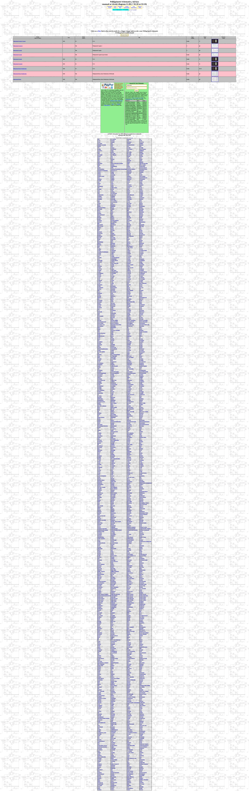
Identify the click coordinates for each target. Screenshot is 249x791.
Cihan (140, 261)
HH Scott (141, 408)
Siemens (128, 661)
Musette (141, 521)
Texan (98, 721)
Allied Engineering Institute (117, 163)
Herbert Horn (130, 407)
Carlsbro (129, 253)
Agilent (112, 152)
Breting (112, 233)
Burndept (113, 244)
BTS (128, 240)
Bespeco (141, 220)
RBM (128, 612)
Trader (141, 729)
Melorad (141, 500)
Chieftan (113, 261)
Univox (128, 748)
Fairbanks (99, 344)
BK (140, 223)
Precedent (129, 584)
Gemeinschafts (142, 370)
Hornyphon (113, 414)
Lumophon (141, 475)
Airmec (99, 156)
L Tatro (99, 460)
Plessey (141, 577)
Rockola (112, 634)
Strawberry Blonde (131, 696)
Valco (140, 751)
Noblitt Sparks (130, 538)
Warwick (113, 766)
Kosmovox (129, 454)
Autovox (141, 199)
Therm (128, 721)
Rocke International (143, 632)
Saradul (112, 647)
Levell (112, 468)
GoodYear (99, 383)
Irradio (128, 427)
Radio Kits (113, 597)
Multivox (129, 520)
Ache (128, 140)
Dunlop (128, 304)
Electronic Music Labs (144, 324)
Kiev (140, 447)
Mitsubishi (129, 510)
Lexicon (99, 470)
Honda (128, 413)
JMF (140, 434)
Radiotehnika (130, 607)
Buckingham (100, 241)
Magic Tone (113, 481)
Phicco (128, 568)
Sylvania (141, 704)
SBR (140, 648)
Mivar (140, 510)
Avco (98, 200)
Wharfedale (113, 776)
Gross (112, 393)
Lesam (112, 467)
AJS (128, 157)
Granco (112, 387)
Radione (129, 605)
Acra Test (141, 142)
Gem (128, 370)
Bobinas (99, 227)
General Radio (142, 373)
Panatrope (113, 560)
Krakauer (99, 455)
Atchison (113, 192)
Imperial (129, 420)
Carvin (141, 254)
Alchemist (129, 160)
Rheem (141, 625)
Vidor (128, 756)
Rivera (98, 629)
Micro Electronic (143, 504)
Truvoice (99, 739)
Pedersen (99, 565)
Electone (141, 318)
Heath (112, 405)
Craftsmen (141, 277)
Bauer (98, 210)
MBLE (99, 495)
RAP (140, 609)
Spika (140, 682)
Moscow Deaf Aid (101, 515)
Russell (128, 639)
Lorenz (128, 474)
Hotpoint (129, 414)
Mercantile (129, 501)
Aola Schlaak (142, 176)
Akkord (112, 159)
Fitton (98, 356)
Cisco (98, 263)
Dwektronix (142, 304)
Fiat (98, 353)
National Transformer (144, 530)
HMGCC (113, 411)
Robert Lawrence (131, 631)
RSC (128, 638)
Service (141, 657)
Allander (141, 162)
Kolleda (128, 453)
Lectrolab (113, 465)
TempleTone (142, 718)
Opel (112, 550)
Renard (141, 619)
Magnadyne (129, 481)
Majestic (112, 484)
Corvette (129, 276)
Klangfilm (113, 450)
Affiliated (141, 150)
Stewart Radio (130, 694)
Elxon (140, 328)
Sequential (129, 657)
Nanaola (129, 525)
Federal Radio (114, 348)
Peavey (141, 564)
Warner (99, 766)
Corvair (112, 276)
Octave (112, 547)
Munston (141, 520)
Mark (128, 488)
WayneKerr (100, 769)
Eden (98, 313)
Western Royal (100, 774)
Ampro (99, 173)
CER (140, 257)
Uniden (128, 744)
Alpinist (112, 164)
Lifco (112, 470)
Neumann (99, 534)
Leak (128, 464)
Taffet (112, 705)
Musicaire (129, 522)
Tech (140, 709)
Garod (112, 367)
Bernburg (99, 220)
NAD (140, 524)
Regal (98, 618)
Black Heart (100, 224)
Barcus (128, 207)
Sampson (129, 642)
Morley (128, 514)
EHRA (128, 316)
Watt (98, 768)
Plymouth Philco (130, 578)
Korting (112, 454)
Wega (112, 771)
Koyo (140, 454)
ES (140, 337)
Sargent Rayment (143, 647)
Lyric (112, 477)
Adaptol (128, 143)
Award (128, 201)
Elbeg (98, 318)
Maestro (141, 480)
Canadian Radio (143, 250)
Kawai (128, 443)
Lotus (140, 474)
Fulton (112, 363)
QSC (112, 590)
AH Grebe (129, 152)
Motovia (99, 518)
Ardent (141, 180)
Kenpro (128, 445)
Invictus (112, 427)
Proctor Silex (142, 585)
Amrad (112, 173)
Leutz (98, 468)
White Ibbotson (130, 776)
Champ (128, 259)
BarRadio (99, 209)
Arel (98, 182)
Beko (112, 213)
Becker (99, 211)
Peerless (112, 565)
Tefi (98, 712)
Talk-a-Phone (142, 705)
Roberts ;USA (142, 631)
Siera (140, 661)
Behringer (141, 211)
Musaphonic (129, 521)
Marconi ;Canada (101, 487)
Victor (128, 755)
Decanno (141, 290)
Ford (128, 358)
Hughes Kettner (100, 417)
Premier (112, 585)
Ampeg (99, 172)
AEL (98, 147)
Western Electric (143, 772)
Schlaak (99, 651)
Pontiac (141, 580)
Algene (128, 162)
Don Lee (141, 299)
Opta (140, 550)
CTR (112, 281)
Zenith (140, 788)
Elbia (112, 318)
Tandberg (99, 706)
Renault (99, 621)
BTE (98, 240)
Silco (128, 662)
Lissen (112, 471)
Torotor (128, 728)
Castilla (112, 256)
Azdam (99, 203)
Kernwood (113, 447)
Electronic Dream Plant (116, 324)
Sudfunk (99, 699)
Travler (112, 734)
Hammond (113, 400)
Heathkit (129, 405)
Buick (140, 241)
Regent (128, 618)
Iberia (98, 418)
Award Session (114, 201)
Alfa (112, 162)
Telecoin (99, 715)
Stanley (128, 687)
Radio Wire (129, 601)
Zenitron (99, 789)
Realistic (129, 615)
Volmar (99, 761)
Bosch (128, 229)
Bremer (128, 231)
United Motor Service (102, 745)
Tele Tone (129, 714)
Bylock (112, 247)
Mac (140, 477)
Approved (129, 179)
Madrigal (113, 480)
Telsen (112, 718)
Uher (128, 741)
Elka (140, 327)
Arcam (112, 180)
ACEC (99, 140)
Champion (141, 259)
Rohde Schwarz (114, 635)
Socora (128, 671)
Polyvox (128, 580)
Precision (99, 585)
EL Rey (141, 317)
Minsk (98, 508)
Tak (128, 705)
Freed (98, 361)
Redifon (128, 617)
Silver (112, 664)
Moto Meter (113, 517)
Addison (141, 143)
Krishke (99, 457)
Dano (112, 284)
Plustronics (113, 578)
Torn (98, 728)
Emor (128, 331)
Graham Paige (114, 384)
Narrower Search (124, 34)
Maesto (128, 480)
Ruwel (140, 639)
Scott (140, 651)
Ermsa (98, 337)
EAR (140, 307)
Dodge (112, 299)
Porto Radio (113, 582)
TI (98, 724)
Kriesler (141, 455)
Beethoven (129, 211)
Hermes (141, 407)
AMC (112, 167)
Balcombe (113, 204)
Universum (113, 748)
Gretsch (112, 391)
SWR (128, 704)
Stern (112, 694)
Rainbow (141, 608)
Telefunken (129, 715)
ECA (98, 310)
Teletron (129, 716)
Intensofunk (142, 423)
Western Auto (130, 772)
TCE (112, 709)
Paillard (128, 557)
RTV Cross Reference (115, 639)
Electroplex (113, 326)
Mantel (99, 485)
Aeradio (128, 147)
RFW (98, 625)
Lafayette (129, 460)
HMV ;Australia (130, 411)
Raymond (99, 612)
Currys (128, 281)
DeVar (140, 294)
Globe (112, 378)
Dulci (140, 303)
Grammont (129, 386)
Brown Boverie (130, 236)
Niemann (99, 535)
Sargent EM (129, 647)
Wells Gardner (130, 771)
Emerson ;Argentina (115, 330)
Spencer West (114, 681)
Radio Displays (114, 595)
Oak (128, 545)
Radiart (128, 592)
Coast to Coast (130, 267)
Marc (140, 485)
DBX (98, 290)
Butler (140, 246)
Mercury (141, 501)
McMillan (99, 497)
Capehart (113, 251)
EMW (112, 334)
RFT (140, 624)
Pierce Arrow (130, 572)
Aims (98, 153)
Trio (128, 735)
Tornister (113, 728)
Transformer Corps (101, 732)
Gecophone (99, 370)
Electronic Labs (130, 324)
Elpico (112, 328)
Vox (128, 761)
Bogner (128, 227)
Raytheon (113, 612)
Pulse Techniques (114, 587)
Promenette (100, 587)
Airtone (128, 156)
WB (112, 769)
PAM (128, 558)
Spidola (112, 682)
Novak (98, 544)
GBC (98, 368)
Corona (128, 274)
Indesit (98, 421)
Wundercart (113, 785)
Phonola (99, 572)
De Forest (113, 290)
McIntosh (129, 495)
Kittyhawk (99, 450)
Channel (129, 260)
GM (128, 378)
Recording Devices (143, 615)
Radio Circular (142, 594)
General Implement (101, 373)
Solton (128, 674)
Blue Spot (141, 226)
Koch (98, 453)
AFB (128, 150)
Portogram (99, 584)
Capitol (128, 251)
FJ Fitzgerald (114, 356)
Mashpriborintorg (143, 491)
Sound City (141, 677)
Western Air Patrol (115, 772)
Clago (98, 264)
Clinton (128, 266)
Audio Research (130, 194)
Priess (128, 585)
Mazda (141, 494)
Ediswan (141, 313)
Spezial (141, 681)
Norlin (98, 541)
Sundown (129, 699)
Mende (112, 501)
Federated (141, 348)
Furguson (141, 363)
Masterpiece (142, 493)
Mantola (112, 485)
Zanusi (112, 788)
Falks (98, 346)
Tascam (99, 708)
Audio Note (113, 194)
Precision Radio (142, 584)
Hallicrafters (100, 398)
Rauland (129, 611)
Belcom (141, 213)
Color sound (113, 270)
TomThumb (100, 726)
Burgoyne (141, 243)
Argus (112, 183)
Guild (112, 394)
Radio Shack (113, 599)
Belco (128, 213)
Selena (112, 655)
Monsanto (129, 512)
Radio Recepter (114, 598)
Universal (99, 748)
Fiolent (141, 353)
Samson (99, 644)
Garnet (99, 367)
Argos (140, 182)
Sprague (129, 684)
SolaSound (141, 672)
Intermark (129, 424)
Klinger (99, 451)
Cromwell (99, 280)
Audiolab (99, 196)
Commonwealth (114, 271)
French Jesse (113, 361)
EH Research (100, 316)
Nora (140, 538)
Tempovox (99, 719)
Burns (128, 244)
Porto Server (130, 582)
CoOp (112, 274)
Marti (140, 490)
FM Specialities (130, 357)
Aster (98, 190)
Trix (98, 736)
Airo (112, 156)
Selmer (128, 655)
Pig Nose (141, 574)
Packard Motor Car (131, 555)
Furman (112, 364)
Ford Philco (113, 358)
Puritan (141, 587)
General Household (143, 371)
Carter (112, 254)
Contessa (129, 273)
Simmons (141, 664)
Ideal (140, 418)
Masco (128, 491)
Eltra (128, 328)
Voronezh (113, 761)
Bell (111, 214)
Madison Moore (100, 480)
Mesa (98, 502)
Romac (128, 637)
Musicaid (113, 522)
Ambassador (142, 166)
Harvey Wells (142, 403)
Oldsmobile (99, 548)
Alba (112, 160)
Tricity (98, 735)
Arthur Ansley (114, 187)
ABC (98, 139)
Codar (140, 267)
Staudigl (141, 689)
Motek (98, 517)
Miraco (112, 508)
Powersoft (113, 584)
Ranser (128, 609)
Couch (112, 277)
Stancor (128, 685)
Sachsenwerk (114, 641)
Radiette (141, 592)
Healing (141, 404)
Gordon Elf (113, 383)
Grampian (141, 386)
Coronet (99, 276)
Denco (140, 293)
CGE (98, 259)
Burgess (128, 243)
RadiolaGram (114, 604)
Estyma (141, 338)
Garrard (129, 367)
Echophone (113, 310)
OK (127, 547)
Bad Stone (129, 203)
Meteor (112, 502)
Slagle (140, 668)
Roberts (112, 100)
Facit (112, 343)
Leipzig (128, 465)
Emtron (128, 333)
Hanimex (129, 400)
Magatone (99, 481)
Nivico (140, 535)
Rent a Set (113, 621)
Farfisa (141, 346)
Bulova (99, 243)
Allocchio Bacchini (143, 163)
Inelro (98, 423)
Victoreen (141, 755)
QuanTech (113, 591)
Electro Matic (100, 323)
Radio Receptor (130, 598)
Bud (112, 241)
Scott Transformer (131, 651)
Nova (140, 542)
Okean (140, 547)
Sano (112, 645)
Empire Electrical (101, 333)
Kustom (99, 458)
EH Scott (113, 316)
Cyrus (98, 283)
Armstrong (129, 186)
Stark (140, 688)
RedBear (99, 617)
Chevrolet (99, 261)
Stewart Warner (101, 695)
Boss (98, 230)
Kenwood (99, 447)
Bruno (98, 239)
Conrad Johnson (143, 271)
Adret (112, 144)
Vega (140, 754)
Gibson (99, 377)
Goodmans (141, 381)
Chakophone (113, 259)
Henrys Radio (114, 407)
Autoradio (113, 199)
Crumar (141, 280)
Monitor (99, 512)
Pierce (140, 572)
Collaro (112, 269)
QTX (128, 590)
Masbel (112, 491)
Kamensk (113, 441)
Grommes (141, 391)
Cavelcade (129, 256)
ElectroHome (130, 323)
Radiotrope (99, 608)
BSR (140, 239)
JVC (140, 438)
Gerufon (112, 376)
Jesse (140, 433)
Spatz (98, 681)
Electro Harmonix (143, 321)
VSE (98, 762)
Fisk (140, 354)
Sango (98, 645)
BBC (112, 210)
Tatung (128, 708)
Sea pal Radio (114, 652)
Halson (112, 398)
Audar (128, 193)
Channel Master (114, 260)
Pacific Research (143, 554)
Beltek (112, 216)
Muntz (98, 521)
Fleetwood (129, 356)
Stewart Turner (142, 694)
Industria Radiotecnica (116, 421)
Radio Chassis (130, 594)
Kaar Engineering (115, 440)
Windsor (129, 781)
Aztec (112, 203)
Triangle (141, 734)
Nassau (99, 527)
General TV (100, 374)
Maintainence (100, 484)
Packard (99, 557)
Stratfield (99, 696)
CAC (140, 247)
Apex (98, 177)
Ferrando (141, 350)
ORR (128, 551)
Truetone (129, 738)
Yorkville (141, 786)
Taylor (140, 708)
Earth (112, 308)
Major (128, 484)
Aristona (141, 184)
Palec (98, 558)
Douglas (128, 300)
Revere (99, 624)
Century (129, 257)
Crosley (112, 280)
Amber (99, 167)
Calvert (141, 249)
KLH (140, 450)
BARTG (112, 209)
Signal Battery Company (102, 662)
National (113, 531)
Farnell (99, 347)
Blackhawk (113, 224)
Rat (111, 611)
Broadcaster (142, 234)
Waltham (99, 765)
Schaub (141, 649)
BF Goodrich (113, 221)
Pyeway (99, 590)
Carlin (112, 253)
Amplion (141, 172)
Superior (99, 701)
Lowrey (112, 475)
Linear (98, 471)
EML (98, 331)
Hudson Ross (130, 415)
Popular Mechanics (101, 581)
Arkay (112, 186)
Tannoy (128, 706)
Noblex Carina (142, 537)
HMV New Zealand (143, 411)
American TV (114, 170)
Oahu (112, 545)
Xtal (140, 785)
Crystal (99, 281)
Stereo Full (113, 692)
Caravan (141, 251)
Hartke (99, 403)
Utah (98, 751)
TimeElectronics (130, 724)
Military (99, 507)
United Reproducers (143, 745)
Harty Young (113, 403)
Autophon (99, 199)
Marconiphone (114, 487)
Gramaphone (100, 386)
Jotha (112, 437)
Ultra (98, 742)
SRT (98, 685)
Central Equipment (115, 257)
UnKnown (141, 748)
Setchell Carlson (114, 658)
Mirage (128, 508)
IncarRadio (142, 420)
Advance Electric (130, 144)
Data (128, 286)
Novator (112, 544)
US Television (130, 749)
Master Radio (114, 493)
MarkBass (141, 488)
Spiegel (128, 682)
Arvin (140, 187)
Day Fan (141, 287)
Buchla (141, 240)
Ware (140, 765)
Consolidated (100, 273)
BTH (112, 240)
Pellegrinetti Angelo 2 (18, 45)
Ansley (140, 174)
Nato (128, 531)
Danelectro (99, 284)
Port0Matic (113, 581)
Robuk (128, 632)
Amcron (129, 167)
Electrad (99, 320)
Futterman (129, 364)
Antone (112, 176)
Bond (98, 229)
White (140, 776)
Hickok (112, 410)
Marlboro (99, 490)
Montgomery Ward (143, 512)
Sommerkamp (142, 674)
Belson (98, 216)
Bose (140, 229)
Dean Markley (130, 290)
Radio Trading (142, 599)
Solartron (129, 672)
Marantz (129, 485)
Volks (128, 759)
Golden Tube (113, 380)
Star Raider (142, 687)
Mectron (113, 498)
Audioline (113, 196)
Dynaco (99, 306)
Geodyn (141, 374)
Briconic (141, 233)
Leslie (140, 467)
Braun (140, 230)
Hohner (112, 413)
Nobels (112, 537)
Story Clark (129, 695)
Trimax (112, 735)
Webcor (128, 769)
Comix (98, 271)
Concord (129, 271)
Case (98, 256)
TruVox (112, 739)
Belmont (141, 214)
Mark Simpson (114, 488)
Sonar (112, 675)
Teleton (112, 716)
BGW (128, 221)
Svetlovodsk (142, 702)
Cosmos (141, 276)
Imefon (99, 420)
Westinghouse (130, 774)
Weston (99, 775)
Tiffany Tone (113, 724)
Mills (112, 507)
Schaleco (113, 649)
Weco (98, 771)
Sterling (99, 694)
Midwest (141, 505)
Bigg (98, 223)
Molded (112, 511)
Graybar (129, 390)
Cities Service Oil (114, 263)
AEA (112, 146)
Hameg (128, 398)
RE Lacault (100, 615)
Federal (128, 348)
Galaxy (99, 366)
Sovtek (112, 679)
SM (111, 669)
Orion (112, 551)
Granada (99, 387)
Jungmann (113, 438)
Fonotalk (99, 358)
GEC (140, 368)
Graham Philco (130, 384)
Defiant (128, 291)
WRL (128, 784)
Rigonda (141, 628)
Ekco (98, 317)
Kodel (112, 453)
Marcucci (129, 487)
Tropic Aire (129, 736)
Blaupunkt (141, 224)
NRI (128, 544)
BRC (112, 231)
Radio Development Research (103, 595)
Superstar (113, 701)
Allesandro (99, 163)
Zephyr (128, 789)
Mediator (129, 498)
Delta (112, 293)
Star (98, 688)
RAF (128, 608)
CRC (112, 279)
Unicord (112, 744)
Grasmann (129, 388)
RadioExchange (130, 602)
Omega (141, 548)
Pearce (112, 564)
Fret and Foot (142, 361)
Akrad (128, 159)
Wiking (141, 778)
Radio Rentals (142, 598)
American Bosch (143, 167)
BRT (128, 237)
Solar (112, 672)
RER (112, 622)
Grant (140, 387)
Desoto (112, 294)
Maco (128, 478)
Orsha (140, 551)
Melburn (129, 500)
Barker (141, 207)
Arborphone (142, 179)
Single (128, 667)
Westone (112, 775)
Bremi (140, 231)
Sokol (98, 672)
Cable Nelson (130, 247)
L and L (141, 458)
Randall (99, 609)
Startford (99, 689)
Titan (140, 724)
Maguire (113, 483)
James (112, 430)
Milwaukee (129, 507)
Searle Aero (129, 652)
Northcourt (129, 541)
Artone (128, 187)
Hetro (98, 408)
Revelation (141, 622)
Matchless (99, 494)
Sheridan (141, 659)
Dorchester (99, 300)
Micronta (113, 505)
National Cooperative (102, 528)
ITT (98, 428)
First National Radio (115, 354)
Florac (140, 356)
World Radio (100, 784)
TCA (98, 709)
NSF (140, 544)
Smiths (128, 669)
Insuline (128, 423)
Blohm (112, 226)
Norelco (141, 540)
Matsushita (113, 494)
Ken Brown (100, 445)
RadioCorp (99, 602)
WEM (140, 771)
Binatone (113, 223)
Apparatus (129, 177)
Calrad (112, 249)
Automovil (141, 197)
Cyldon (141, 281)
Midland (129, 505)
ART (98, 187)
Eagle (112, 307)
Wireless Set (100, 782)
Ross (140, 637)
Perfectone (129, 567)
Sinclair (99, 667)
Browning (113, 237)
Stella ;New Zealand (143, 691)
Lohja (112, 473)
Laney (128, 461)
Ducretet (113, 303)
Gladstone (99, 378)
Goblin (140, 378)
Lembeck (141, 465)
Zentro (112, 789)
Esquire (112, 338)
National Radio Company (145, 528)
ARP (140, 186)
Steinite (128, 691)
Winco (112, 781)
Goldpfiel (141, 380)
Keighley (113, 444)
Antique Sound (100, 176)
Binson (128, 223)
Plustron (99, 578)
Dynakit (128, 306)
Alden (140, 160)
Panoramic (129, 560)
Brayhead (99, 231)
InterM (112, 424)
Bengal (141, 216)
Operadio (129, 550)
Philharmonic (142, 570)
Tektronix (99, 714)
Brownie (99, 237)
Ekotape (129, 317)
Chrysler (129, 261)
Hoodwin (141, 413)
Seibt (140, 654)
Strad (140, 695)
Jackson (128, 428)
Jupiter (128, 438)
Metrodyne (129, 502)
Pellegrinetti (129, 565)
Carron (99, 254)
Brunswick (113, 239)
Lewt (140, 468)
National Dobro (114, 528)
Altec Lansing (142, 164)
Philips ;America (101, 571)
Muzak (112, 524)
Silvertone (129, 664)
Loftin (140, 471)
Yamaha (112, 786)
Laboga (112, 460)
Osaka (112, 552)
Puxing (128, 588)
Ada (112, 143)
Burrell (141, 244)
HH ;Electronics (130, 408)
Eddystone (141, 311)
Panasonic (99, 560)
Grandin (129, 387)
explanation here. (129, 99)
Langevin (113, 463)
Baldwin (129, 204)
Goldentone (129, 380)
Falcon (140, 344)
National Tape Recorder (132, 530)
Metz (98, 504)
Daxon (128, 287)
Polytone (113, 580)
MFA (128, 504)
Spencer (128, 681)
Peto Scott (99, 568)
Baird (98, 204)
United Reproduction (102, 746)
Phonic (141, 571)
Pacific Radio (130, 554)
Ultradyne (113, 742)
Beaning (141, 210)
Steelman (113, 691)
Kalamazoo (99, 441)
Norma (112, 541)
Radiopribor (113, 607)
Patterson (141, 562)
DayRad (99, 289)
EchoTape (141, 310)
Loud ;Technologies (101, 475)
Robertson (99, 632)
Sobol (112, 671)
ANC (140, 173)
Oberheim (141, 545)
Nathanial (113, 527)
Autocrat (113, 197)
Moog (98, 514)
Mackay (99, 478)
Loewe (128, 471)
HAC (112, 396)
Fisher (128, 354)
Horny (98, 414)
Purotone (99, 588)
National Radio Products (116, 530)
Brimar (99, 234)
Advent (99, 146)
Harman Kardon (101, 401)
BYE (98, 247)
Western (112, 774)
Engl (140, 334)
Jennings (99, 433)
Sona (98, 675)
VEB (112, 754)
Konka (140, 453)
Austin (140, 196)
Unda (140, 742)
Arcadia (99, 180)
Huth (128, 417)
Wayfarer (141, 768)
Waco (128, 762)
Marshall (129, 490)
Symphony (99, 705)
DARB (99, 286)
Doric (112, 300)
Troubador (141, 736)
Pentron (99, 567)
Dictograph (129, 296)
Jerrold (112, 433)
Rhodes (99, 627)
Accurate (129, 139)
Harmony (113, 401)
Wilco (98, 779)
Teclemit (112, 711)
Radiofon (141, 602)
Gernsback (99, 376)
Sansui (140, 645)
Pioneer (128, 575)
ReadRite (113, 615)
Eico (140, 316)
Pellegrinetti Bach (17, 79)
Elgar (98, 327)
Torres (140, 728)
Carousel (141, 253)
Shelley (128, 659)
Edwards (113, 314)
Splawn (99, 684)
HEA (128, 404)
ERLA (140, 336)
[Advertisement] (124, 20)
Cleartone (99, 266)
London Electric (143, 473)
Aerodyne (99, 150)
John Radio (113, 435)
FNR (140, 357)
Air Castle (113, 153)
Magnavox (99, 483)
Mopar (112, 514)
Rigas (128, 628)
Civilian (141, 263)
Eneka (128, 334)
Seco (112, 654)
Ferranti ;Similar (101, 351)
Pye (121, 100)
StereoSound (142, 692)
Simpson (141, 665)
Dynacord (113, 306)
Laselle (141, 463)
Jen (127, 431)
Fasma (140, 347)
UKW (140, 741)
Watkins (141, 766)
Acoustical (129, 142)
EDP (98, 314)
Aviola (128, 200)
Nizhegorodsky (100, 537)
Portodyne (141, 582)
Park (98, 561)
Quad (140, 590)
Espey (98, 338)
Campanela (113, 250)
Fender (112, 350)
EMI (128, 330)
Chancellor (99, 260)
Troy (98, 738)
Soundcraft (141, 678)
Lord (112, 474)
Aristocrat (129, 184)
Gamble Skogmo (143, 366)
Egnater (141, 314)
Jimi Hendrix (130, 434)
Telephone (141, 715)
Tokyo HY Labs (142, 725)
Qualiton (99, 591)
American (129, 170)
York (128, 786)
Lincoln (128, 470)
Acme (140, 140)
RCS (140, 614)
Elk (127, 327)
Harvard (129, 403)
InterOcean (129, 425)
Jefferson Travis (114, 431)
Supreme (99, 702)
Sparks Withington (131, 679)
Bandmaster (142, 206)
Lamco (99, 461)
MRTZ (141, 518)
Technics (99, 711)
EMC (98, 330)
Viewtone (99, 758)
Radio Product (142, 597)
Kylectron (129, 458)
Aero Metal (113, 149)
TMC (98, 725)
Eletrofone (141, 326)
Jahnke (99, 430)
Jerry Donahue (130, 433)
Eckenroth (99, 311)
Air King (141, 153)
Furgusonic (99, 364)
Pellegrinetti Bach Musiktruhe (20, 68)
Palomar (113, 558)
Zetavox (141, 789)
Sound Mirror (100, 678)
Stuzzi (140, 698)
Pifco (128, 574)
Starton (112, 689)
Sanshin (128, 645)
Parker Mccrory (114, 561)
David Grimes (114, 287)
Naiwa (98, 525)
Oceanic (99, 547)
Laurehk (99, 464)
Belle (128, 214)
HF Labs (113, 408)
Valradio (113, 752)
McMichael (141, 495)
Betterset (99, 221)
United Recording (131, 745)
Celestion (99, 257)
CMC (112, 267)
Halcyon (129, 397)
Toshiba (99, 729)
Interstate (141, 425)
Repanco (141, 621)
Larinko (129, 463)
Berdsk (99, 219)
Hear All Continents (101, 405)
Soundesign (100, 679)
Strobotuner (142, 696)
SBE (128, 648)
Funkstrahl (129, 363)
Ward (128, 765)
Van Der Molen (130, 752)
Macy (140, 478)
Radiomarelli (142, 604)
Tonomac (113, 726)
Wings (140, 781)
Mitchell (112, 510)
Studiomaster (130, 698)
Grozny (128, 393)
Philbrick (99, 570)
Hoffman (99, 413)
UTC (112, 751)
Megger (99, 500)
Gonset (128, 381)
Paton (128, 562)
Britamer (129, 234)
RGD (112, 625)
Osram (128, 552)
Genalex (99, 371)
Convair (99, 274)
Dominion (129, 299)
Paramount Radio (143, 560)
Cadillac (99, 249)
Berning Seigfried (114, 220)
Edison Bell (113, 313)
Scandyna (99, 649)
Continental (142, 273)
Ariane (141, 183)
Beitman (99, 213)
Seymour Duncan (131, 658)
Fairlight (129, 344)
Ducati (98, 303)
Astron (141, 190)
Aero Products (142, 149)
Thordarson (113, 722)
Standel (112, 687)
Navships (113, 532)
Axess (140, 201)
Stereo (128, 692)
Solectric (113, 674)
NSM (98, 545)
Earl (98, 308)
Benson (112, 217)
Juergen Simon (142, 437)
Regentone (141, 618)
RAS (98, 611)
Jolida (140, 435)
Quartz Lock (130, 591)
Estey (128, 338)
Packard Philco (142, 555)
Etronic (112, 340)
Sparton (141, 679)
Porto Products (100, 582)
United (112, 746)
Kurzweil (141, 457)
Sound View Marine (115, 678)
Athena (128, 192)
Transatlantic (142, 731)
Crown (128, 280)
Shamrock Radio (143, 658)
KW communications (115, 458)
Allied (128, 163)
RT (98, 639)
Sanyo (98, 647)
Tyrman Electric (101, 741)
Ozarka (99, 554)
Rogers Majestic (143, 634)
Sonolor (99, 677)
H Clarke (99, 396)
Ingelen (112, 423)
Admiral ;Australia (101, 144)
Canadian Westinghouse (102, 251)
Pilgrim (99, 575)
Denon (98, 294)
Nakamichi (113, 525)
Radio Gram (100, 597)
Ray (140, 611)
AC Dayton (113, 139)
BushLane (113, 246)
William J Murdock (143, 779)
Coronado (141, 274)
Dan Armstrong (142, 283)
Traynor (129, 734)
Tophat (141, 726)
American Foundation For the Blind (119, 169)
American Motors (143, 169)
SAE (128, 641)
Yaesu (98, 786)
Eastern (128, 308)
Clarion (112, 264)
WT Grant (141, 784)
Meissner (113, 500)
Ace (140, 139)
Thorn (128, 722)
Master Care (100, 493)
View (140, 756)
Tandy (112, 706)
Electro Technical (114, 323)
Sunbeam (113, 699)
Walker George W (115, 764)
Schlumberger (114, 651)
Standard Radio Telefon (144, 685)
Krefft (128, 455)
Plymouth (141, 578)
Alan (98, 160)
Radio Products (100, 598)
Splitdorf (113, 684)
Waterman (129, 766)
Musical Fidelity (142, 522)
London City (130, 473)
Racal (140, 591)
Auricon (129, 196)
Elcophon (129, 318)
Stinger (112, 695)
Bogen (112, 227)
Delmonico (99, 293)
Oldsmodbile (113, 548)
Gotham (128, 383)
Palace (140, 557)
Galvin (128, 366)
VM (140, 758)
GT (98, 394)
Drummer (99, 301)
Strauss (112, 696)
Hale (140, 397)
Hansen (141, 400)
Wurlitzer (129, 785)
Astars (140, 189)
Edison (128, 313)
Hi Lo (98, 410)
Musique (99, 524)
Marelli (141, 487)
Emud (98, 334)
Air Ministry (113, 154)
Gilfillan (141, 377)
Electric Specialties (143, 320)
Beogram (129, 217)
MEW (112, 504)
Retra (128, 622)
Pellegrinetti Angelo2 (17, 64)
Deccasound (113, 291)
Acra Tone (99, 143)
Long (98, 474)
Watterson (113, 768)
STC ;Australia (100, 691)
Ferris (128, 351)
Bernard (141, 219)
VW (112, 762)
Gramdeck (113, 386)
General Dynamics (115, 371)
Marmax (113, 490)
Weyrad (99, 776)
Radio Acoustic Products (102, 594)
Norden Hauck (130, 540)
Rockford (99, 634)
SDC (98, 652)
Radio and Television (115, 594)
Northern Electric (101, 542)
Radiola (99, 604)
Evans (112, 341)
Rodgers (129, 634)
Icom (128, 418)
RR (98, 638)
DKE (128, 297)
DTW (112, 301)
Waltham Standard (143, 764)
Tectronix (129, 711)
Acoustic (113, 142)
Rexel (128, 624)
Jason (128, 430)
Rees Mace (141, 617)
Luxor (98, 477)
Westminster (142, 774)
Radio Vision (113, 601)
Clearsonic (141, 264)
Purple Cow (113, 588)
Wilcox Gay (113, 779)
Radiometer (100, 605)
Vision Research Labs (131, 758)
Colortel (128, 270)
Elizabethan (113, 327)
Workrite (141, 782)
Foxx (112, 360)
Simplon (129, 665)
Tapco (140, 706)
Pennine (141, 565)
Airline (141, 154)
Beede (112, 211)
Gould (140, 383)
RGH (128, 625)
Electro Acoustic (114, 321)
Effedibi (128, 314)
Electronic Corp (101, 324)
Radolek (112, 608)
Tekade (128, 712)
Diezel (140, 296)
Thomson (141, 721)
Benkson (99, 217)
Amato (128, 166)
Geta (128, 376)
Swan (98, 704)
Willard (128, 779)
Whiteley (99, 778)
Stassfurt (129, 689)
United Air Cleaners (143, 744)
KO (140, 451)
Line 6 (140, 470)
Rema (112, 619)
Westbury (99, 772)
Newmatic (129, 534)
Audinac (141, 193)
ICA (112, 418)
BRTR (140, 237)
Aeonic (112, 147)
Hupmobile (113, 417)
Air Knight (99, 154)
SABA (98, 641)
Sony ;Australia (130, 677)
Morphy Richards (143, 514)
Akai (140, 157)
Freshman (129, 361)
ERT (112, 337)
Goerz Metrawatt (101, 380)
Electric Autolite (114, 320)
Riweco (112, 629)
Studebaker (113, 698)
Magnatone (141, 481)
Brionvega (113, 234)
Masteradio (129, 493)
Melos (98, 501)
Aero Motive (129, 149)
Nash (140, 525)
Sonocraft (141, 675)
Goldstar (113, 381)
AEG (128, 146)
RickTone (99, 628)
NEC (128, 532)
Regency (113, 618)
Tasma (112, 708)
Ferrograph (142, 351)
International (114, 425)
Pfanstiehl (113, 568)
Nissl (128, 535)
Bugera (128, 241)
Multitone (113, 520)
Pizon (140, 575)
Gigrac (112, 377)
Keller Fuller (129, 444)
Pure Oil (129, 587)
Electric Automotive (131, 320)
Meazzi (128, 497)
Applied (112, 179)
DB (140, 289)
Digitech (99, 297)
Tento (112, 719)
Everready (129, 341)
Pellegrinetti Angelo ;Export (19, 41)
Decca (98, 291)
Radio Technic (130, 599)
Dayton (128, 289)
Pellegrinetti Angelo (17, 50)
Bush (119, 100)
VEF (128, 754)
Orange (99, 551)
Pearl (128, 564)
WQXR (112, 784)
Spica (98, 682)
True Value (113, 738)
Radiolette (129, 604)
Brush (128, 239)
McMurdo (113, 497)
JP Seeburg (129, 437)
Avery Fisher (113, 200)
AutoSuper (129, 199)
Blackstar (129, 224)
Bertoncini (129, 220)
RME (98, 631)
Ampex (112, 172)
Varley (98, 754)
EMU (140, 333)
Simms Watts (100, 665)
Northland (129, 542)
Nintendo (113, 535)
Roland (141, 635)
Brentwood (99, 233)
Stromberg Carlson (101, 698)
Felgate (99, 350)
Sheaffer (112, 659)
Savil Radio (113, 648)
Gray (112, 390)
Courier (128, 277)
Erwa (128, 337)
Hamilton (141, 398)
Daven (140, 286)
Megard (141, 498)
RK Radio (129, 629)
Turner (141, 739)
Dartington (113, 286)
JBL (140, 430)
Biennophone (142, 221)
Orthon (99, 552)
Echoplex (129, 310)
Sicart (112, 661)
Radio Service (100, 599)
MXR (128, 524)
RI (111, 627)
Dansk (140, 284)
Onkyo (98, 550)
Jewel (112, 434)
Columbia (141, 270)
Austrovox (99, 197)
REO (128, 621)
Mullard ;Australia (101, 520)
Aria (128, 183)
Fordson (141, 358)
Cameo (99, 250)
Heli (140, 405)
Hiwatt (140, 410)
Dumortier (113, 304)
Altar (128, 164)
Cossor (99, 277)
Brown (141, 236)
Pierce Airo (113, 572)
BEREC (112, 219)
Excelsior (141, 341)
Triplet (140, 735)
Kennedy (113, 445)
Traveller (99, 734)
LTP (128, 475)
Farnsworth (113, 347)
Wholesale (129, 778)
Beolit (140, 217)
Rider (112, 628)
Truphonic (141, 738)
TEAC (128, 709)
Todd (128, 725)
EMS (112, 333)
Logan (98, 473)
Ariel (98, 184)
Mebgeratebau (142, 497)
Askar (128, 189)
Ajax (112, 157)
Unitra (128, 746)
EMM (112, 331)
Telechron (141, 714)
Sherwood (99, 661)
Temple (128, 718)
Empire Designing (143, 331)
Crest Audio (142, 279)
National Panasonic (131, 528)
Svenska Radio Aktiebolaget (133, 702)
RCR (128, 614)
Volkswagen (142, 759)
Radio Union (100, 601)
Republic (99, 622)
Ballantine (113, 206)
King (98, 448)
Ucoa (112, 741)
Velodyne (99, 755)
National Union (100, 531)
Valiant (99, 752)
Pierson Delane (100, 574)
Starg (128, 688)
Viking (112, 758)
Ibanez (140, 417)
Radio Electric (130, 595)
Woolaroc (129, 782)
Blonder (128, 226)
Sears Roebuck (142, 652)
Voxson (141, 761)
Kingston (129, 448)
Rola (128, 635)
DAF (128, 283)
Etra (98, 340)
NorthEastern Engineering (145, 541)
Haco (140, 396)
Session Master (100, 658)
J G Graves (113, 428)
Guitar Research (130, 394)
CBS (140, 256)
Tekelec (141, 712)
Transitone (113, 732)
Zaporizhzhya (130, 788)
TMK (112, 725)
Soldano (99, 674)
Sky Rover (129, 668)
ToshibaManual (114, 729)
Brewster (129, 233)
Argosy (99, 183)
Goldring (99, 381)
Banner (112, 207)
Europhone (99, 341)
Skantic (99, 668)
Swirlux (112, 704)
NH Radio (141, 534)
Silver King (141, 662)
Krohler (112, 457)
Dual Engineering (131, 301)
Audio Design (100, 194)
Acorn (98, 142)
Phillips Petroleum (115, 571)
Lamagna (141, 460)
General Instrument (131, 373)
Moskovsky (129, 515)
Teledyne (113, 715)
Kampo (128, 441)
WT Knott (99, 785)
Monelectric (142, 511)
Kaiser (140, 440)
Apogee (112, 177)
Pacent (112, 554)
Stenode (99, 692)
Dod (98, 299)
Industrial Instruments (144, 421)
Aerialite (141, 147)
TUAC (128, 739)
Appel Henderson (143, 177)
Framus (128, 360)
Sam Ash (113, 642)
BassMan (141, 209)
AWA (98, 201)
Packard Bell (113, 555)
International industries (102, 425)
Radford (99, 592)
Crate (98, 279)
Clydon (99, 267)
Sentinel (112, 657)
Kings (112, 448)
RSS (140, 638)
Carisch (99, 253)
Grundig (141, 393)
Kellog (140, 444)
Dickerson (113, 296)
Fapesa (128, 346)
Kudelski (129, 457)
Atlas (98, 193)
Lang (140, 461)
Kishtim (141, 448)
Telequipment (100, 716)
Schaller (128, 649)
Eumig (128, 340)
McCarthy (113, 495)
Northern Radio (114, 542)
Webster (141, 769)
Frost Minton (100, 363)
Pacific (98, 555)
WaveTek (129, 768)
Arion (112, 184)
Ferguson (129, 350)
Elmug (98, 328)
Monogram (113, 512)
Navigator (99, 532)
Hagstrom (113, 397)
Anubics (129, 176)
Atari (98, 192)
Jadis (140, 428)
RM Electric (142, 629)
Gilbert (128, 377)
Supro (112, 702)
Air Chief (129, 153)
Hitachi (128, 410)
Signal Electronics (115, 662)
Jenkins (141, 431)
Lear (98, 465)
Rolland (112, 637)
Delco (140, 291)
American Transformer (102, 170)
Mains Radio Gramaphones (145, 483)
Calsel (128, 249)
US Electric (99, 749)
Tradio (98, 731)
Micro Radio (100, 505)
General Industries (115, 373)
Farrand (129, 347)
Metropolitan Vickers (144, 502)
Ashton (112, 189)
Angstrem (113, 174)
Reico (98, 619)
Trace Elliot (129, 729)
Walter (128, 764)
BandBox (129, 206)
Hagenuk (99, 397)
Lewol (128, 468)
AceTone (113, 140)
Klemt (128, 450)
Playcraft (99, 577)
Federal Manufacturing (102, 348)
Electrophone (100, 326)
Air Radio (129, 154)
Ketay (128, 447)
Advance (141, 144)
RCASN (99, 614)
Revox (112, 624)
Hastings (99, 404)
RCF (112, 614)
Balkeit (141, 204)
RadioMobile (113, 605)
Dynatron (99, 307)
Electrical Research (101, 321)
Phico (140, 568)
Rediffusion (113, 617)
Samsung (113, 644)
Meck (98, 498)
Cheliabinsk (142, 260)
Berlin (128, 219)
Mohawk (99, 511)
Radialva (113, 592)
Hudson (141, 415)
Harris (140, 401)
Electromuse (142, 323)
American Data (100, 169)
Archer (128, 180)
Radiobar (141, 601)
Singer (112, 667)
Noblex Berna (130, 537)
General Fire (129, 371)
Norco (98, 540)
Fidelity (112, 353)
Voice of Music (114, 759)
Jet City (99, 434)
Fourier (99, 360)
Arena (128, 182)
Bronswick (99, 236)
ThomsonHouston (101, 722)
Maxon (128, 494)
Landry (112, 461)
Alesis (98, 162)
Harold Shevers (130, 401)
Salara (140, 641)
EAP (128, 307)
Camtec (128, 250)
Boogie (112, 229)
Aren (112, 182)
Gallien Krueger (114, 366)
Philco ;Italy (113, 570)
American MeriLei (131, 169)
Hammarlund (100, 400)
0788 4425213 (107, 105)
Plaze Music (129, 577)
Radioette (113, 602)
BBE (128, 210)
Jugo (98, 438)
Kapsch (99, 443)
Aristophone (100, 186)
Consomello (113, 273)
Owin (140, 552)
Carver (128, 254)
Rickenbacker (142, 627)
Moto (128, 517)
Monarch (129, 511)
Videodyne (113, 756)
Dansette (129, 284)
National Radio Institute (102, 530)
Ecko (112, 311)
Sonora (112, 677)
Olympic (129, 548)
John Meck (99, 435)
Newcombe (113, 534)
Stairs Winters (114, 685)
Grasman (113, 388)
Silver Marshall (100, 664)
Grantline (99, 388)
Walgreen (99, 764)
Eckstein (129, 311)
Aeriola (99, 149)
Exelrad (99, 343)
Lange (98, 463)
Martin (99, 491)
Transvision (142, 732)
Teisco (112, 712)
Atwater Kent (114, 193)
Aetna (112, 150)
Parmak (128, 561)
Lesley (128, 467)
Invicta (99, 427)
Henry (98, 407)
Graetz (98, 384)
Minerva (141, 507)
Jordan (99, 437)
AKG (98, 159)
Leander (141, 464)
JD (98, 431)
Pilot (112, 575)
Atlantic (141, 192)
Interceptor (99, 424)
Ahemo (141, 152)
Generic (112, 374)
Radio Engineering (143, 595)
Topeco (128, 726)
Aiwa (98, 157)
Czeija (112, 283)
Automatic (129, 197)
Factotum (129, 343)
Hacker (116, 100)
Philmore (129, 571)
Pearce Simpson (100, 564)
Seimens (99, 655)
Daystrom (113, 289)
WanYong (113, 765)
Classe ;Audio (130, 264)
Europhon (141, 340)
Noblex (112, 538)
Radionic (99, 607)
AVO (140, 200)
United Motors (114, 745)
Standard (99, 687)
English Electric (100, 336)
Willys (98, 781)
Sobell (98, 671)
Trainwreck (113, 731)
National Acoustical (131, 527)
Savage (99, 648)
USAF (140, 749)
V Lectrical (129, 751)
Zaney (98, 788)
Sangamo (129, 644)
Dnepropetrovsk (143, 297)
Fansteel (112, 346)
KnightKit (129, 451)
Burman (99, 244)
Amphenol (129, 172)
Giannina (141, 376)
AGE (98, 152)
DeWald (99, 296)
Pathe (112, 562)
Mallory (141, 484)
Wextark (129, 775)
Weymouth (141, 775)
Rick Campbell (130, 627)
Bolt (140, 227)
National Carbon (143, 527)
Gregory (99, 391)
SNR (140, 669)
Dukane (128, 303)
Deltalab (129, 293)
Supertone (129, 701)
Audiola (141, 194)
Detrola (128, 294)
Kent (140, 445)
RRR (112, 638)
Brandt (128, 230)
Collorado (141, 269)
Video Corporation (101, 756)
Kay (140, 443)
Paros (140, 561)
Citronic (129, 263)
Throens (141, 722)
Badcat (141, 203)
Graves (141, 388)
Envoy (112, 336)
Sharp (98, 659)
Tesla (140, 719)
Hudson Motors (114, 415)
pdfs (113, 104)
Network (141, 532)
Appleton (99, 179)
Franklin (141, 360)
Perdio (112, 567)
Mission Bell (142, 508)
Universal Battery (143, 746)
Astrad (128, 190)
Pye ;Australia (142, 588)
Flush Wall (113, 357)
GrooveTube (100, 393)
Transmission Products (132, 732)
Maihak (128, 483)
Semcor (141, 655)
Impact (112, 420)
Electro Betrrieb (130, 321)
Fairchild (113, 344)
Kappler (141, 441)
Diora (112, 297)
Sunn (140, 699)
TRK (112, 736)
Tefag (140, 711)
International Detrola (144, 424)
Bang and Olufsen (101, 207)
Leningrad (99, 467)
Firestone (99, 354)
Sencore (99, 657)
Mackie (112, 478)
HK (98, 411)
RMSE (112, 631)
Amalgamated (114, 166)
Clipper (141, 266)
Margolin (99, 488)
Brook (112, 236)
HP (98, 415)
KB (98, 444)
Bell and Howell (100, 214)
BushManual (130, 246)
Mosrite (141, 515)
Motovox (113, 518)
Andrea (99, 174)
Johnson (129, 435)
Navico (141, 531)
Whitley (112, 778)
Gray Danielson (100, 390)
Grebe (140, 390)
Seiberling (129, 654)
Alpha (98, 164)
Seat (98, 654)
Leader (112, 464)
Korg (98, 454)
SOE (140, 671)
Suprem (141, 701)
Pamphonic (141, 558)
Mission (99, 510)
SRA (140, 684)
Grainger (141, 384)
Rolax (98, 637)
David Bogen (100, 287)
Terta (128, 719)
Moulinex (129, 518)
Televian (141, 716)
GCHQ (112, 368)
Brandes (112, 230)
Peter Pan (141, 567)
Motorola (141, 517)
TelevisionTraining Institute (103, 718)
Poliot (98, 580)
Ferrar (112, 351)
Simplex (112, 665)
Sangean (141, 644)
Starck (112, 688)
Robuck (112, 632)
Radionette (141, 605)
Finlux (128, 353)
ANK (128, 174)
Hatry (112, 404)
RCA (140, 612)
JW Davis (99, 440)
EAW (140, 308)
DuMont (99, 304)
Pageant (112, 557)
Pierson (112, 574)
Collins (128, 269)
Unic (98, 744)
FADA (140, 343)
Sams (140, 642)
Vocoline (99, 759)
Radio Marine (130, 597)
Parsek (99, 562)
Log (132, 137)
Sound (128, 678)
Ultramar (129, 742)
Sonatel (128, 675)
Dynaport (141, 306)
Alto (98, 166)
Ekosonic (113, 317)
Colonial (99, 270)
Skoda (112, 668)
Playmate (113, 577)
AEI (140, 146)
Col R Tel (99, 269)
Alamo (140, 159)
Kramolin (113, 455)
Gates (140, 367)
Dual (140, 301)
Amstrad (129, 173)
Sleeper (99, 669)
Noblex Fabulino (101, 538)
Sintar (140, 667)
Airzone (141, 156)
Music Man (99, 522)
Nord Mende (113, 540)
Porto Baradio (142, 581)
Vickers (112, 755)
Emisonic (141, 330)
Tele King (113, 714)
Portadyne (129, 581)
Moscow (112, 515)
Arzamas (99, 189)
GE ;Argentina (130, 368)
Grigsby (128, 391)
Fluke (98, 357)
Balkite (99, 206)
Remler (128, 619)
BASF (128, 209)
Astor (112, 190)
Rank (112, 609)
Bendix (128, 216)
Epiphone (129, 336)
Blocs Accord (100, 226)
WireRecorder (114, 782)
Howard (141, 414)
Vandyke (141, 752)
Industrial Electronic (131, 421)
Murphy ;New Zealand (116, 521)
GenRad (129, 374)
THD (112, 721)
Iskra (140, 427)
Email (118, 104)
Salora (98, 642)
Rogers (99, 635)
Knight (112, 451)
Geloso (112, 370)
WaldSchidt (142, 762)
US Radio (113, 749)
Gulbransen (142, 394)
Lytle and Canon (130, 477)
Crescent (129, 279)
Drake (140, 300)
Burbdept (113, 243)
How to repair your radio (137, 98)
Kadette (128, 440)
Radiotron (141, 607)
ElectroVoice (129, 326)
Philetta (128, 570)
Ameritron (141, 170)
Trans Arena (129, 731)
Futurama (141, 364)
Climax (112, 266)
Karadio (112, 443)
